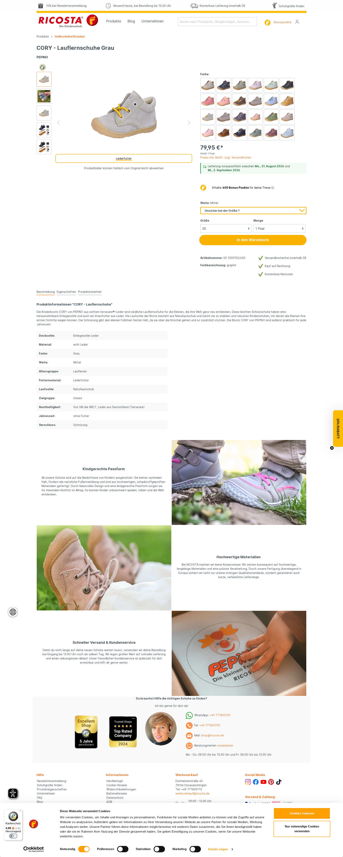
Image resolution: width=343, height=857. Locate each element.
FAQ (39, 797)
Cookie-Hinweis (116, 785)
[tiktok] (279, 781)
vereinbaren (225, 745)
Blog (40, 801)
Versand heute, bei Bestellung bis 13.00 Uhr (141, 5)
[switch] (122, 849)
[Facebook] (256, 781)
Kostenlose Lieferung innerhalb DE (221, 5)
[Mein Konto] (297, 22)
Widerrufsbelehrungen (121, 789)
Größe (204, 220)
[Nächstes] (189, 122)
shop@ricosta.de (212, 735)
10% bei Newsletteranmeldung (65, 5)
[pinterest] (271, 781)
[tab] (46, 291)
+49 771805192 (220, 715)
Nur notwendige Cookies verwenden (302, 829)
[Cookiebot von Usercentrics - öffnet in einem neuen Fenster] (33, 849)
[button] (338, 428)
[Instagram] (248, 781)
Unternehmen (46, 793)
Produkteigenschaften (52, 789)
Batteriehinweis (116, 793)
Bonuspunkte (282, 22)
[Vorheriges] (58, 122)
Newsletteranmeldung (51, 781)
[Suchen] (254, 21)
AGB (109, 801)
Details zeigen (218, 849)
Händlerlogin (114, 781)
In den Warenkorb (253, 240)
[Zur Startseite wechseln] (68, 20)
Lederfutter (124, 158)
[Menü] (20, 811)
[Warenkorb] (304, 20)
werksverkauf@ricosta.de (192, 793)
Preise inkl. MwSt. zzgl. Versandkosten (225, 157)
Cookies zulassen (302, 813)
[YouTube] (263, 781)
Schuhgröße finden (290, 6)
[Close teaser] (332, 448)
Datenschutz (114, 797)
